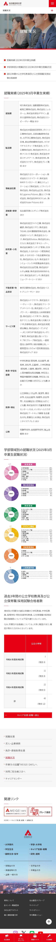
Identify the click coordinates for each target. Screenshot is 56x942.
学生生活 (9, 849)
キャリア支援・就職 (17, 820)
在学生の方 (35, 865)
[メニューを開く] (52, 3)
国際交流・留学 (11, 853)
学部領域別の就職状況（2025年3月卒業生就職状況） (29, 67)
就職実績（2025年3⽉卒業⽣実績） (21, 60)
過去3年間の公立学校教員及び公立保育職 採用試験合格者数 (28, 75)
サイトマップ (33, 905)
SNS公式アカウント (11, 910)
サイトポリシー (34, 910)
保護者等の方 (11, 870)
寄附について (9, 900)
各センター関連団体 (11, 905)
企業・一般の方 (11, 874)
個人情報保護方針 (11, 915)
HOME (6, 820)
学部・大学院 (36, 844)
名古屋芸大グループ (36, 900)
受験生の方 (10, 865)
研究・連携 (35, 853)
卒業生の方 (35, 870)
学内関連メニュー (36, 915)
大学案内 (9, 844)
